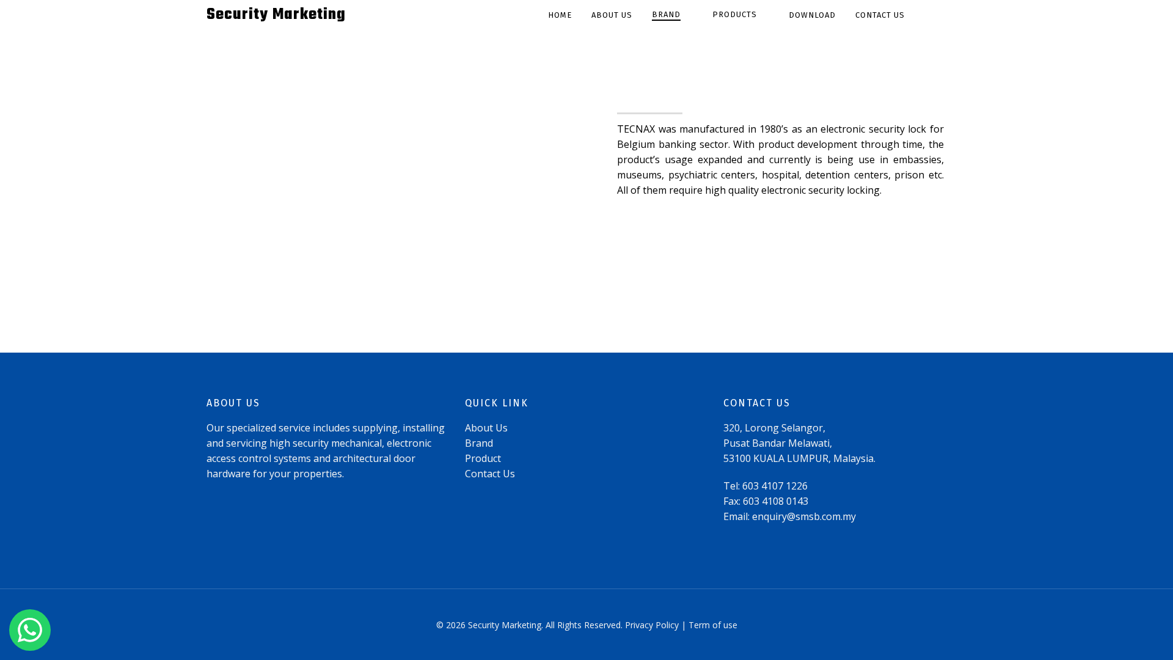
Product (483, 458)
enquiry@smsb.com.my (804, 516)
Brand (479, 443)
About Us (486, 428)
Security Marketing (276, 15)
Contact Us (490, 473)
